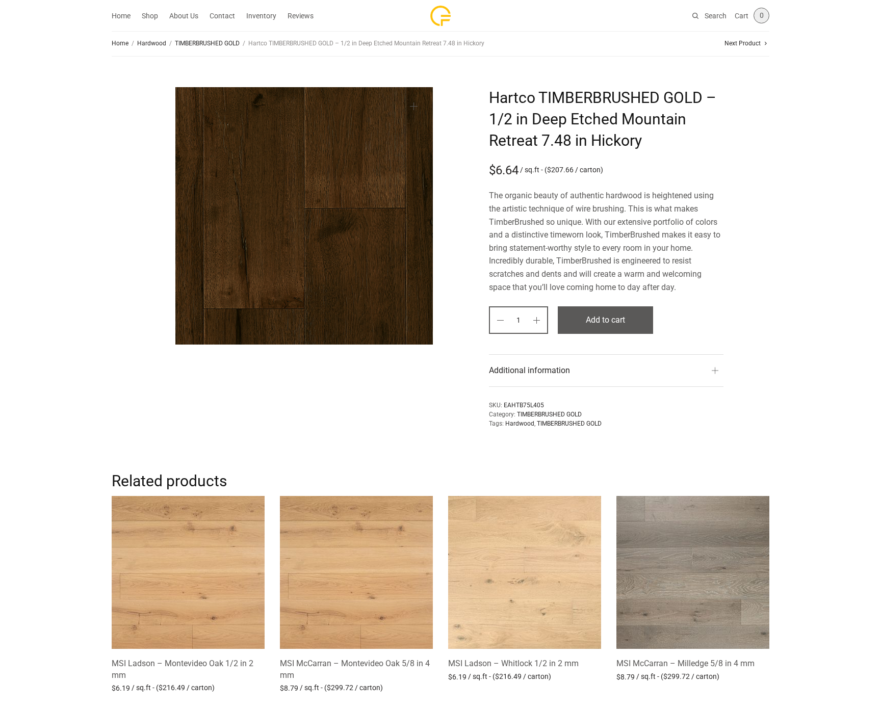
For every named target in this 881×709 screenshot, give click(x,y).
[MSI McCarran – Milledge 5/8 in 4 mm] (692, 572)
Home (121, 16)
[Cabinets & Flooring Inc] (440, 16)
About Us (183, 16)
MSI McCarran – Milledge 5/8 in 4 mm (685, 663)
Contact (222, 16)
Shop (150, 16)
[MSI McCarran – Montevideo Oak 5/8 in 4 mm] (356, 572)
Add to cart (605, 320)
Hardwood (151, 43)
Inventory (261, 16)
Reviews (301, 16)
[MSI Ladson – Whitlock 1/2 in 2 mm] (524, 572)
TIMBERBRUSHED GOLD (207, 43)
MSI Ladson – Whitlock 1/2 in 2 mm (513, 663)
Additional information (529, 370)
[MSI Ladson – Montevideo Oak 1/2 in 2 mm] (188, 572)
